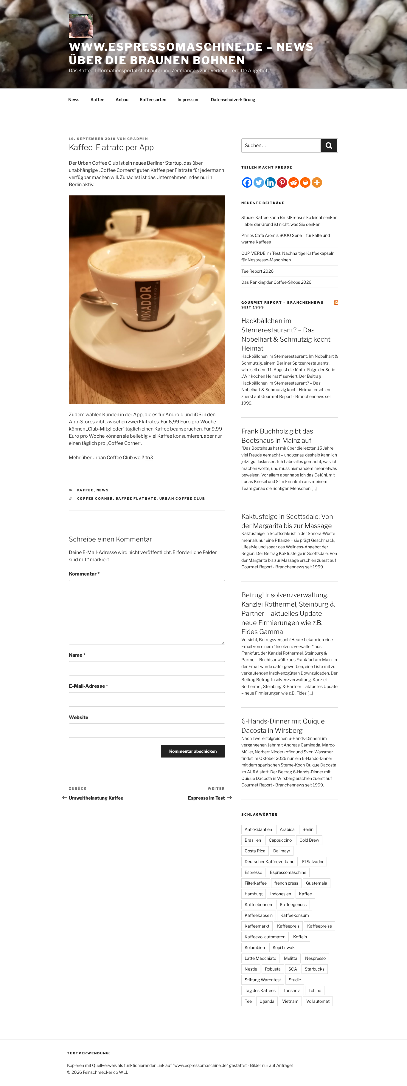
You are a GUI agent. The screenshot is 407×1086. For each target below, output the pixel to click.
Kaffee (97, 99)
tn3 (149, 457)
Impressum (189, 99)
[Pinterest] (282, 182)
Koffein (300, 936)
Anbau (122, 99)
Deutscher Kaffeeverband (269, 861)
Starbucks (314, 968)
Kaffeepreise (319, 925)
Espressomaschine (288, 872)
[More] (317, 182)
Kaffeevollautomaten (265, 936)
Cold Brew (309, 840)
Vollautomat (318, 1001)
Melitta (290, 958)
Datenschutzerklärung (233, 99)
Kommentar (84, 574)
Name (77, 655)
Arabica (287, 829)
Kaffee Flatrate (136, 498)
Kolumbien (255, 947)
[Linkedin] (270, 182)
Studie (295, 979)
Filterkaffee (256, 883)
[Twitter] (259, 182)
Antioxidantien (258, 829)
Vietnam (290, 1001)
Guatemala (316, 883)
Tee (248, 1001)
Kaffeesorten (153, 99)
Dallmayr (281, 850)
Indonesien (280, 893)
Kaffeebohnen (258, 904)
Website (78, 717)
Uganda (267, 1001)
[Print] (305, 182)
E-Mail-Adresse (88, 686)
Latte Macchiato (260, 958)
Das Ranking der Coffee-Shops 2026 (276, 282)
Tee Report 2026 (257, 271)
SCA (292, 968)
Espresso (253, 872)
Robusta (273, 968)
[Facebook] (247, 182)
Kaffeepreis (288, 925)
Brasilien (253, 840)
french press (286, 883)
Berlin (307, 829)
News (73, 99)
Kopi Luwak (284, 947)
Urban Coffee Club (182, 498)
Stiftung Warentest (263, 979)
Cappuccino (280, 840)
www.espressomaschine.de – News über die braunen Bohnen (191, 53)
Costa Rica (255, 850)
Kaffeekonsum (294, 915)
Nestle (251, 968)
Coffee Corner (95, 498)
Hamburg (253, 893)
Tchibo (314, 990)
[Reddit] (293, 182)
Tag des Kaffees (260, 990)
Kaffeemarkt (257, 925)
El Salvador (313, 861)
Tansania (292, 990)
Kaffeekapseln (259, 915)
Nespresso (315, 958)
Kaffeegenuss (293, 904)
